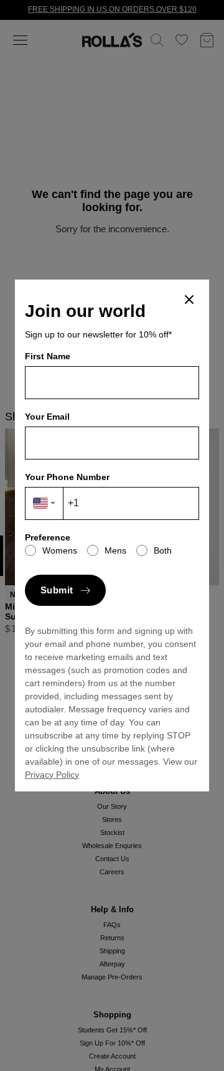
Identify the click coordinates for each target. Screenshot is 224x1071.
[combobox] (44, 503)
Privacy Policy (52, 775)
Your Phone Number (67, 477)
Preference (47, 537)
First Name (47, 356)
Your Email (47, 417)
